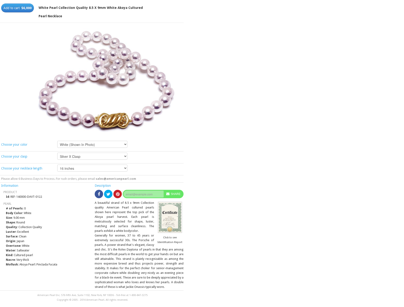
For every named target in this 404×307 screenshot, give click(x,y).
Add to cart (18, 8)
